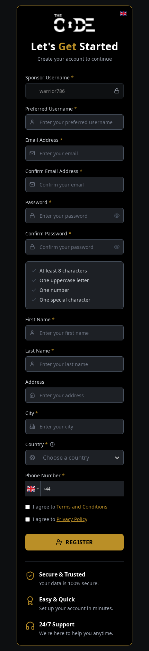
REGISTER (79, 542)
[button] (52, 444)
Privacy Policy (71, 519)
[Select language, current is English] (123, 13)
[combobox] (43, 457)
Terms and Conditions (81, 506)
